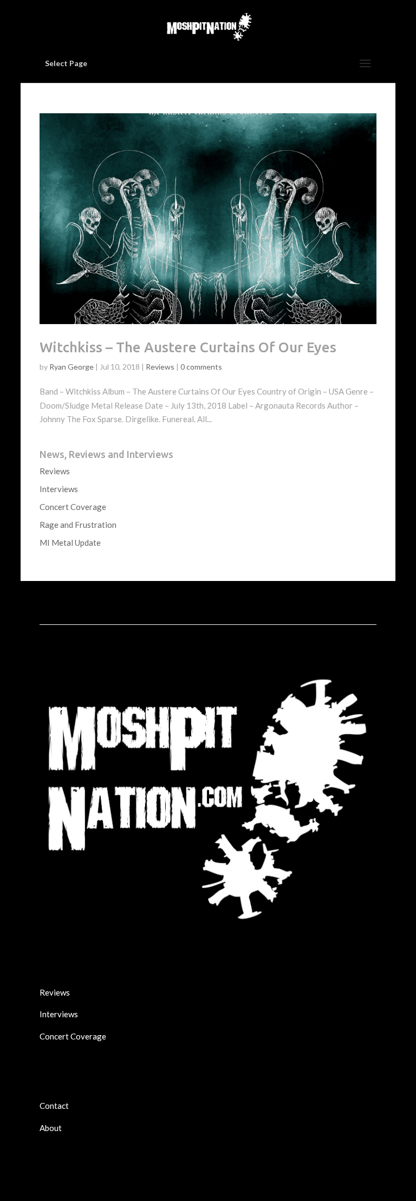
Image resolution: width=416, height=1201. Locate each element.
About (51, 1128)
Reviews (160, 366)
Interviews (59, 489)
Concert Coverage (73, 507)
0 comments (201, 366)
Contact (54, 1105)
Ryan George (71, 366)
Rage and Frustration (78, 525)
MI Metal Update (70, 542)
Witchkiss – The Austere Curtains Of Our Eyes (188, 347)
